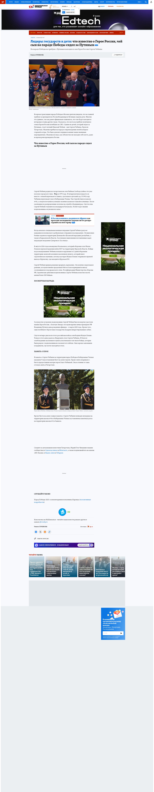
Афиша (111, 32)
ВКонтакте (63, 450)
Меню (3, 2)
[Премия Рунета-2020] (53, 6)
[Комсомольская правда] (38, 6)
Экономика (54, 2)
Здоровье (76, 2)
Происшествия (122, 2)
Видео (17, 2)
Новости (39, 32)
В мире (62, 2)
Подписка (120, 6)
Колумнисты (110, 2)
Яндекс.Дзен (50, 453)
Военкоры (55, 32)
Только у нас (47, 32)
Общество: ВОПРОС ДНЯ (43, 538)
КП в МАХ (72, 32)
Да (63, 12)
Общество (44, 2)
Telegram (59, 453)
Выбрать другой (70, 12)
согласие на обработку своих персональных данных (111, 637)
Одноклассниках (51, 450)
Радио (103, 6)
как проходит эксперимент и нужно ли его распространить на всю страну (71, 220)
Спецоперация (26, 2)
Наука (96, 2)
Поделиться (118, 54)
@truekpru (44, 522)
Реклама (110, 6)
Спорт (102, 2)
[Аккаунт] (151, 2)
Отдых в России (80, 32)
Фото (11, 2)
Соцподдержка (87, 2)
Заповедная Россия (92, 32)
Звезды (69, 2)
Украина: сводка (64, 32)
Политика (36, 2)
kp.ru (91, 527)
